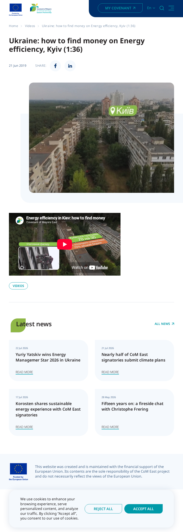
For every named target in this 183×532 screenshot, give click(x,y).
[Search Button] (162, 8)
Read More (24, 372)
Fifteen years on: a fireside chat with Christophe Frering (132, 406)
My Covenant (118, 8)
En (149, 8)
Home (13, 26)
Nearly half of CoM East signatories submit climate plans (133, 357)
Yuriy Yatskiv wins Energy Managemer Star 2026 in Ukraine (48, 357)
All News (162, 324)
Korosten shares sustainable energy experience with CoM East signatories (48, 409)
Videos (30, 26)
